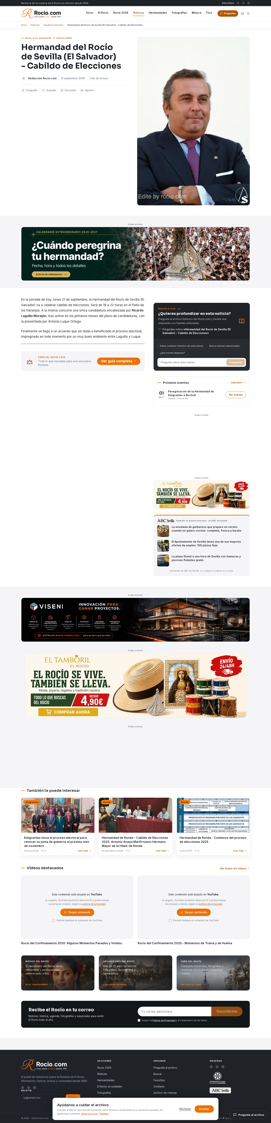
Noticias (138, 12)
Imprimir (89, 90)
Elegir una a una (89, 1113)
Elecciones (64, 38)
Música (196, 12)
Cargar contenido (79, 913)
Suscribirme (226, 1011)
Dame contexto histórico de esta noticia (181, 345)
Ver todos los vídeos (233, 868)
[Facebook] (238, 3)
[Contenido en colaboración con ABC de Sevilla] (220, 1090)
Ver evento (237, 395)
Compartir (31, 90)
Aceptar (204, 1108)
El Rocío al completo (109, 1086)
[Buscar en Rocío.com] (248, 13)
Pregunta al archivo (165, 1067)
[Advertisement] (202, 443)
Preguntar (235, 362)
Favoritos (159, 1080)
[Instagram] (248, 3)
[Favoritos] (242, 13)
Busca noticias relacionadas (224, 345)
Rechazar (185, 1108)
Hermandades (158, 12)
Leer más (83, 850)
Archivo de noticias (165, 1092)
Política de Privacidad (164, 1020)
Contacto (159, 1086)
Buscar (158, 1073)
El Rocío (103, 12)
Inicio (89, 12)
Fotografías (179, 12)
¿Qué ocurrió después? (172, 352)
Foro (209, 12)
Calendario (237, 382)
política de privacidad (94, 904)
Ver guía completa (116, 361)
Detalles (104, 1113)
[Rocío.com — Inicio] (41, 13)
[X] (243, 3)
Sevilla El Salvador (53, 25)
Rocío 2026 (120, 12)
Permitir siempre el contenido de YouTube (79, 920)
